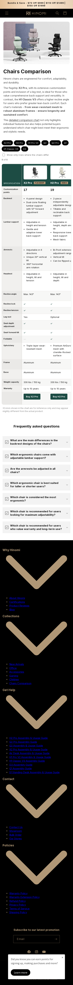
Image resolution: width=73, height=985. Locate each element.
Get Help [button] (9, 690)
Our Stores (15, 838)
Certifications (17, 602)
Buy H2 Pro (59, 396)
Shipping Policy (18, 912)
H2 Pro (19, 142)
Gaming (13, 675)
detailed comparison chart (24, 120)
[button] (7, 13)
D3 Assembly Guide (20, 764)
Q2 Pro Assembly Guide (23, 741)
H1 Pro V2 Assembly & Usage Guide (30, 757)
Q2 (45, 142)
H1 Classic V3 (11, 149)
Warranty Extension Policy (24, 897)
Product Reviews (19, 605)
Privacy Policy (17, 904)
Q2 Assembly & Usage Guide (26, 745)
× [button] (62, 957)
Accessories (16, 671)
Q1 (65, 142)
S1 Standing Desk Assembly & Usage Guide (34, 772)
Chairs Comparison (20, 683)
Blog (12, 609)
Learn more (20, 972)
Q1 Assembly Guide (20, 768)
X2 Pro (7, 142)
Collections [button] (11, 616)
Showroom (15, 831)
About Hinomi (17, 598)
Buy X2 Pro (32, 396)
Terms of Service (19, 908)
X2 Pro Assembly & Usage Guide (28, 749)
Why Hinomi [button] (11, 550)
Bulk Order (15, 834)
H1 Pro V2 (33, 142)
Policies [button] (8, 845)
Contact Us (16, 827)
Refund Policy (17, 901)
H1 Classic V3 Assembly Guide (27, 760)
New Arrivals (16, 664)
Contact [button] (8, 779)
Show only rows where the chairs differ (28, 155)
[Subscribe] (56, 939)
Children (14, 679)
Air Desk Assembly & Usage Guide (29, 753)
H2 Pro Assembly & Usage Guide (28, 738)
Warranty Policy (18, 893)
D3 (24, 149)
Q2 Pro (55, 142)
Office (13, 668)
